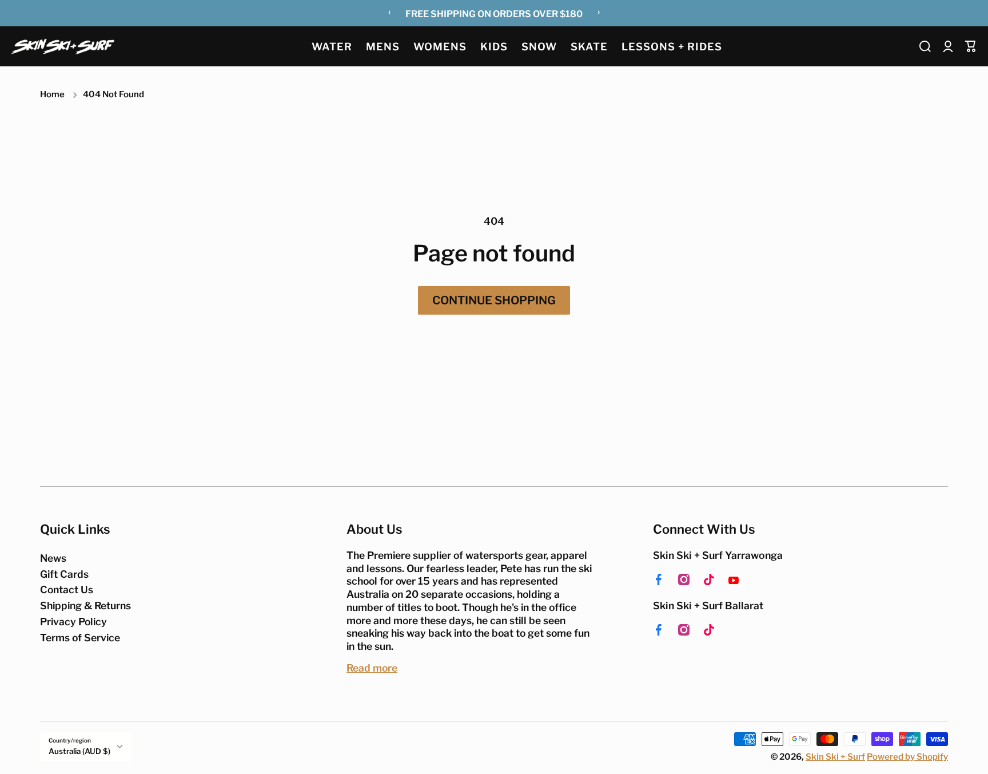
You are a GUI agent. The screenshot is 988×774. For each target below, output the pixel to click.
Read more (371, 668)
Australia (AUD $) (79, 751)
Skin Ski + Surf (835, 757)
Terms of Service (80, 638)
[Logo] (62, 46)
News (53, 558)
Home (52, 94)
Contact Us (66, 590)
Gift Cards (64, 574)
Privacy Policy (73, 622)
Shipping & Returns (85, 606)
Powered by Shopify (907, 757)
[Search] (925, 46)
